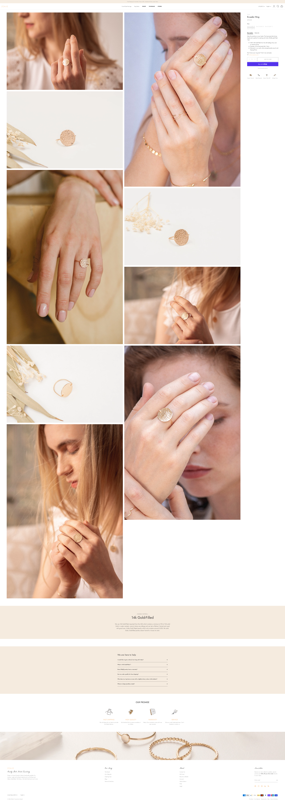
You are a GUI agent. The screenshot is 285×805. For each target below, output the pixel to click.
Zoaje (248, 14)
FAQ (181, 784)
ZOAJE (12, 799)
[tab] (251, 33)
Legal (181, 786)
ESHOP (144, 6)
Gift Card (182, 774)
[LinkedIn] (265, 786)
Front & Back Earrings (126, 6)
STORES (160, 6)
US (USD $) (261, 6)
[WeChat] (268, 786)
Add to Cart (268, 59)
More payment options (263, 68)
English (268, 6)
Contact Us (182, 772)
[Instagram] (258, 786)
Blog (106, 779)
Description (250, 33)
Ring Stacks (136, 6)
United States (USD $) (12, 795)
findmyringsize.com (253, 54)
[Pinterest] (262, 786)
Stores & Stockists (109, 781)
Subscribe (142, 410)
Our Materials (108, 774)
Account (182, 779)
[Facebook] (255, 786)
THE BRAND (152, 6)
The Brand (107, 772)
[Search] (278, 6)
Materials (257, 33)
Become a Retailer (184, 777)
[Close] (157, 79)
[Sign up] (277, 780)
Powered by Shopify (18, 799)
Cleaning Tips (108, 777)
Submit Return (183, 781)
